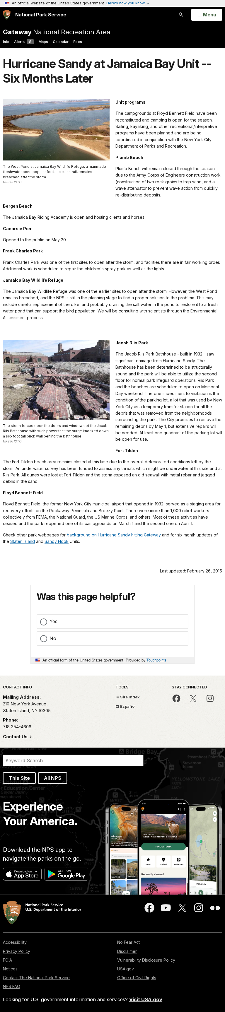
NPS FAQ (11, 986)
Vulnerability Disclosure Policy (146, 960)
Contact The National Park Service (36, 977)
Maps (43, 42)
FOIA (7, 960)
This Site (19, 778)
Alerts (22, 42)
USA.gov (125, 968)
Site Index (129, 697)
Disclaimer (127, 951)
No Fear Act (128, 942)
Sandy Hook (57, 541)
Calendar (61, 42)
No (53, 638)
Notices (10, 968)
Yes (53, 621)
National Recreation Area (56, 32)
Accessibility (15, 942)
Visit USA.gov (145, 999)
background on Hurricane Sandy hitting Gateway (114, 534)
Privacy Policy (16, 951)
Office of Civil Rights (136, 977)
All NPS (52, 778)
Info (6, 42)
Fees (77, 42)
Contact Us (16, 736)
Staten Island (22, 541)
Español (127, 706)
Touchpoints (156, 660)
